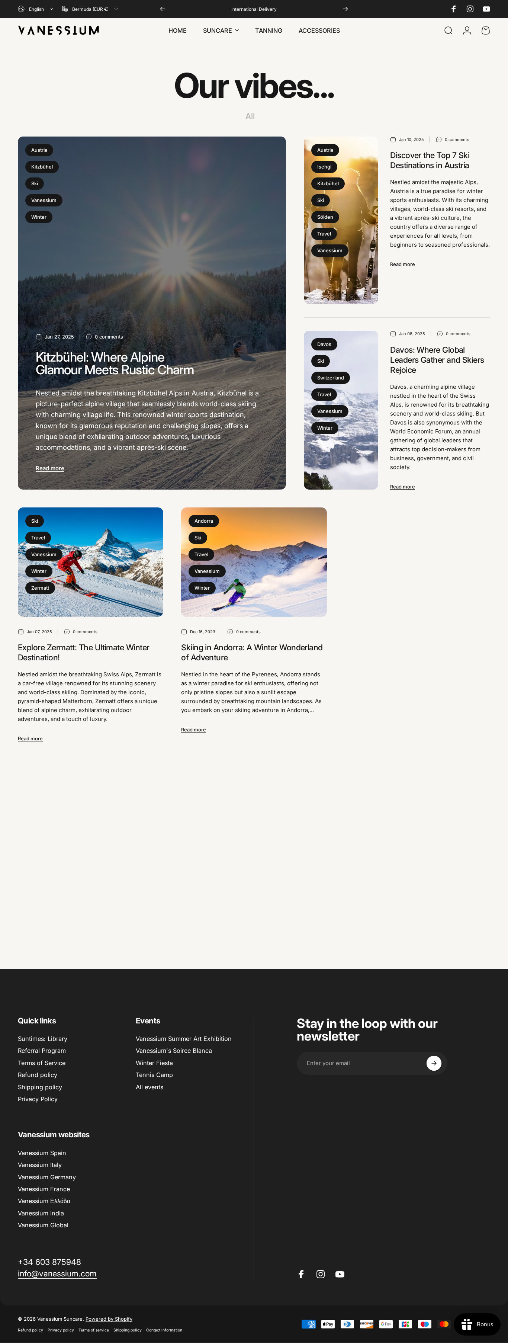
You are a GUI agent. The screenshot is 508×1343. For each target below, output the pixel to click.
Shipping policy (40, 1087)
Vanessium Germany (47, 1177)
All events (149, 1087)
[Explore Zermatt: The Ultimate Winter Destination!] (90, 562)
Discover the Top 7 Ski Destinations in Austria (429, 160)
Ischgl (324, 167)
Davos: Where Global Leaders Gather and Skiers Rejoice (437, 360)
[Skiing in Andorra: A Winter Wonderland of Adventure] (254, 562)
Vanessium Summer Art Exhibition (184, 1038)
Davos (324, 344)
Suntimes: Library (42, 1038)
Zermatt (40, 588)
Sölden (325, 217)
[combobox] (36, 9)
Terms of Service (41, 1063)
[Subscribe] (434, 1063)
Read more (50, 468)
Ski (34, 183)
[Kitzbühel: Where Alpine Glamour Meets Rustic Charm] (152, 313)
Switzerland (330, 378)
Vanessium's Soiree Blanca (174, 1050)
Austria (39, 150)
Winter (38, 217)
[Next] (345, 9)
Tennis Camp (154, 1074)
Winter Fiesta (154, 1063)
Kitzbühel (42, 167)
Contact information (164, 1330)
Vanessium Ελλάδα (44, 1201)
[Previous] (162, 9)
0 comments (109, 337)
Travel (324, 234)
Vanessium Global (43, 1225)
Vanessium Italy (40, 1165)
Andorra (203, 521)
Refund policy (37, 1074)
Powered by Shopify (109, 1319)
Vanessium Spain (42, 1153)
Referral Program (42, 1050)
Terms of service (93, 1330)
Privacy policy (61, 1330)
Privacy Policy (38, 1099)
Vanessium (44, 200)
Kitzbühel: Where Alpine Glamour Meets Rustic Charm (115, 363)
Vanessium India (41, 1213)
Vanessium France (44, 1189)
